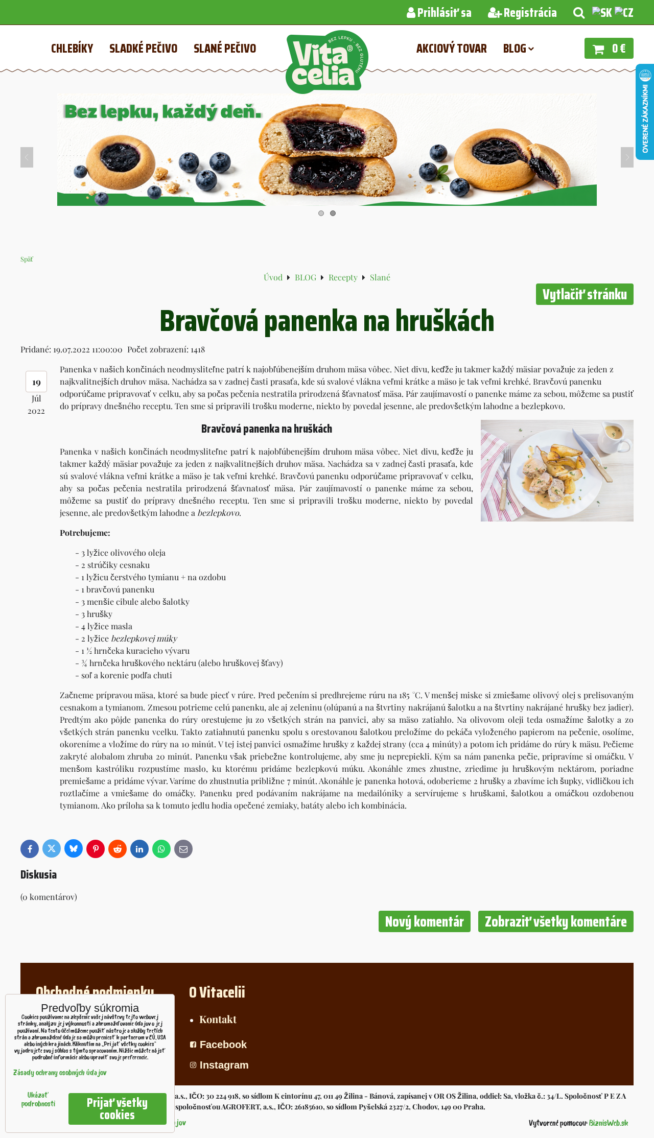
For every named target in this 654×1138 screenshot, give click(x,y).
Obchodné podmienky (95, 992)
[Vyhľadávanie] (579, 12)
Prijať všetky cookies (117, 1109)
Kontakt (218, 1019)
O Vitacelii (217, 992)
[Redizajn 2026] (327, 202)
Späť (26, 258)
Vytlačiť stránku (585, 294)
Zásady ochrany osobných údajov (60, 1073)
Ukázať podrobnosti (38, 1100)
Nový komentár (424, 921)
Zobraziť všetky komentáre (556, 921)
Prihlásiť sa (443, 13)
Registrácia (529, 13)
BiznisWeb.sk (608, 1124)
